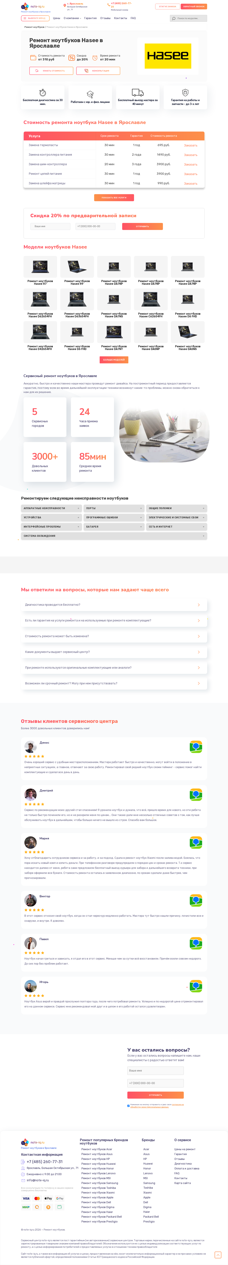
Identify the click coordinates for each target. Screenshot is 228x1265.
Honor (147, 1168)
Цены (56, 18)
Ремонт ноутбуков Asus (96, 1154)
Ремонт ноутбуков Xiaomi (98, 1192)
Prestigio (149, 1221)
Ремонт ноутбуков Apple (97, 1197)
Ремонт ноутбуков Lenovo (98, 1173)
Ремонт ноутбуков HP (95, 1159)
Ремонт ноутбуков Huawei (98, 1163)
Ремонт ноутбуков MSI (96, 1178)
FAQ (133, 18)
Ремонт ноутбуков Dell (96, 1202)
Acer (146, 1149)
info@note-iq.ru (38, 1180)
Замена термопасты (43, 145)
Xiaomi (147, 1192)
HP (145, 1159)
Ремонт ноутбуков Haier (97, 1212)
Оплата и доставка (186, 1168)
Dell (145, 1202)
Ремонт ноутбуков (34, 27)
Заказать (190, 145)
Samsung (149, 1183)
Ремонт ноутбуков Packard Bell (101, 1216)
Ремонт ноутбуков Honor (97, 1168)
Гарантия (90, 18)
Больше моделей (114, 360)
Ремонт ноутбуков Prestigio (99, 1221)
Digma (147, 1207)
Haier (146, 1211)
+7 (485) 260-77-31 (44, 1162)
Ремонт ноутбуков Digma (97, 1207)
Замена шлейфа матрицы (47, 183)
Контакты (120, 18)
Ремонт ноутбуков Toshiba (98, 1188)
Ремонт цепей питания (45, 174)
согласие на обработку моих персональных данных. (157, 1105)
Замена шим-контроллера (48, 164)
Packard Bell (151, 1216)
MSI (145, 1178)
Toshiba (148, 1187)
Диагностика (183, 1163)
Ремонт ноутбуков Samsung (99, 1183)
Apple (146, 1197)
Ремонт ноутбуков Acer (96, 1149)
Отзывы (105, 18)
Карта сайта (182, 1183)
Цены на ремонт (185, 1149)
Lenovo (148, 1173)
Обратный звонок (194, 6)
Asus (146, 1154)
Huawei (148, 1163)
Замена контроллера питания (50, 154)
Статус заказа (167, 6)
